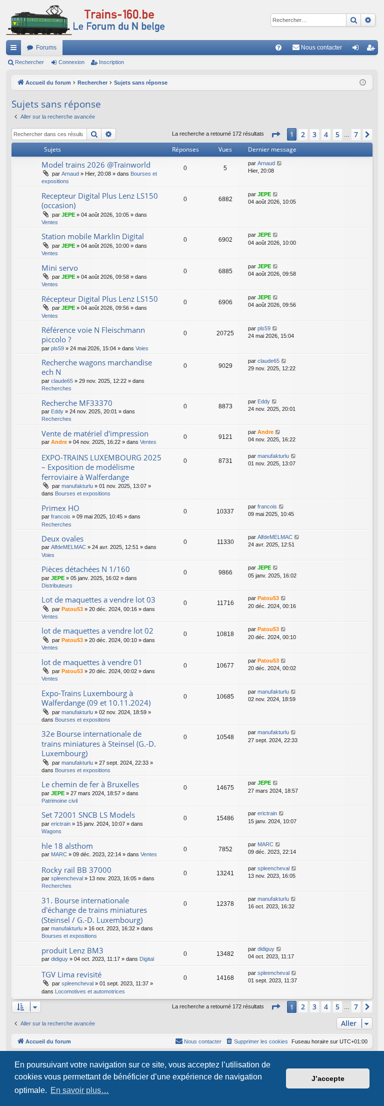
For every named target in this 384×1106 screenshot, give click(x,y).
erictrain (60, 824)
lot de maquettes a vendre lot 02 (98, 631)
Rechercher (29, 62)
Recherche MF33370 (77, 403)
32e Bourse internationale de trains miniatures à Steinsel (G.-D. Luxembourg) (99, 743)
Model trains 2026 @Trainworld (96, 165)
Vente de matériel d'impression (95, 433)
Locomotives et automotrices (90, 991)
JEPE (68, 215)
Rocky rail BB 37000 (77, 870)
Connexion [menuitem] (357, 49)
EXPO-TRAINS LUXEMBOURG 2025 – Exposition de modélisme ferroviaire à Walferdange (102, 467)
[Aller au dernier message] (279, 163)
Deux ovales (63, 538)
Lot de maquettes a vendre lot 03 (99, 600)
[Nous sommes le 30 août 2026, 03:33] (363, 83)
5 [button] (338, 134)
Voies (142, 348)
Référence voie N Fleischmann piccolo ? (93, 334)
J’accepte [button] (328, 1078)
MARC (59, 854)
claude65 (62, 381)
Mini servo (60, 268)
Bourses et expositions (82, 493)
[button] (275, 135)
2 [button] (303, 134)
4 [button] (326, 134)
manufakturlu (77, 486)
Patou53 (72, 609)
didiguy (59, 959)
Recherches (57, 388)
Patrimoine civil (60, 801)
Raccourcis (15, 49)
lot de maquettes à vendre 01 (92, 662)
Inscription (111, 62)
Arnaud (70, 174)
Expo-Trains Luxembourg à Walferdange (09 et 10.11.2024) (96, 698)
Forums (46, 47)
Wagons (52, 831)
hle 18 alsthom (67, 846)
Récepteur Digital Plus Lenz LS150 (100, 299)
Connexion (71, 62)
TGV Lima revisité (72, 974)
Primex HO (61, 508)
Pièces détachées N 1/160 (86, 569)
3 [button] (314, 134)
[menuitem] (278, 47)
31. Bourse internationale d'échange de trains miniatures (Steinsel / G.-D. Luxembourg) (94, 910)
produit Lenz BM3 (73, 950)
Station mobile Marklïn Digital (93, 236)
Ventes (50, 222)
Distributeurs (57, 586)
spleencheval (67, 878)
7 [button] (356, 134)
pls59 (57, 348)
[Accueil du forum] (85, 20)
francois (60, 516)
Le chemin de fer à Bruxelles (90, 784)
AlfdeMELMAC (68, 547)
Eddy (57, 411)
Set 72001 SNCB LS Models (88, 815)
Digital (147, 959)
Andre (59, 442)
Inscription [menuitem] (372, 49)
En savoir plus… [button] (79, 1090)
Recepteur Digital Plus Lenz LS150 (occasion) (100, 200)
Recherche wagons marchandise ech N (97, 367)
